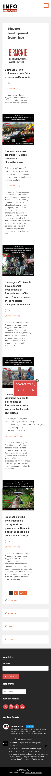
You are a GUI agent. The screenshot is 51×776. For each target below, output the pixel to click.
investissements (23, 221)
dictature (19, 210)
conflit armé (21, 205)
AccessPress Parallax (33, 773)
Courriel (6, 664)
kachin (7, 223)
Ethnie (21, 213)
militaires (14, 223)
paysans (8, 226)
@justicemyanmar (35, 743)
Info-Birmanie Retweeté (24, 739)
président (16, 226)
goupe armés (18, 215)
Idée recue (9, 335)
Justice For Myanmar (18, 742)
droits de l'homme (12, 103)
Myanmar (23, 103)
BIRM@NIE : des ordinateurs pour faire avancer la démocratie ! (18, 73)
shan (23, 231)
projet (22, 226)
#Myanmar (13, 751)
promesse (9, 229)
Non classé (19, 95)
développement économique (16, 100)
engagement (10, 213)
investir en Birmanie (23, 218)
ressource (9, 231)
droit (25, 453)
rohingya (17, 231)
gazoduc (16, 569)
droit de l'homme (19, 566)
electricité (8, 569)
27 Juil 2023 (13, 745)
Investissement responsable (16, 197)
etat (16, 213)
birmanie (14, 98)
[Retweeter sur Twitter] (15, 739)
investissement (11, 221)
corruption (9, 208)
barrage (14, 559)
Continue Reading (13, 88)
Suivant (23, 593)
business (8, 202)
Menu (46, 5)
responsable (19, 229)
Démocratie (23, 98)
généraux (8, 215)
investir (12, 218)
